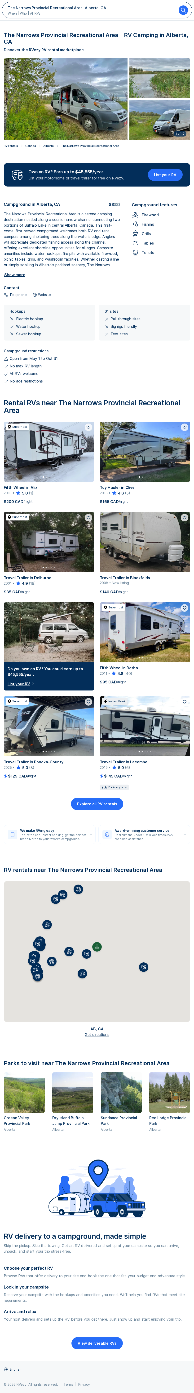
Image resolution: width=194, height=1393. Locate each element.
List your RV (165, 174)
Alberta (48, 146)
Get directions (97, 1034)
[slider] (21, 493)
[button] (86, 954)
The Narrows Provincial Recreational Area (90, 146)
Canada (30, 146)
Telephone (18, 295)
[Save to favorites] (88, 427)
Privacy (84, 1384)
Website (44, 295)
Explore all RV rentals (97, 804)
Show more (14, 274)
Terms (68, 1384)
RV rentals (11, 146)
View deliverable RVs (97, 1343)
